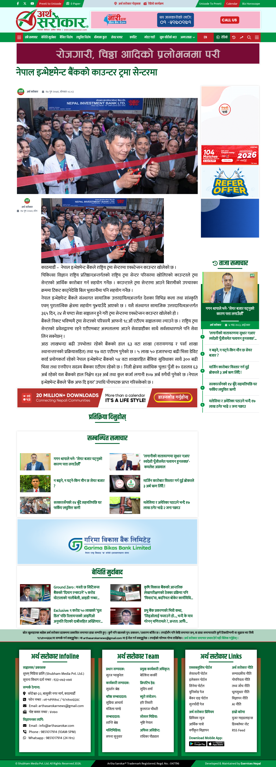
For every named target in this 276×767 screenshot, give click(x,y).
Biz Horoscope (251, 3)
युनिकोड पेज (196, 692)
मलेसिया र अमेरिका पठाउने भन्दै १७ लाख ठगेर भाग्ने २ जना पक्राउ (166, 505)
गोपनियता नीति (241, 680)
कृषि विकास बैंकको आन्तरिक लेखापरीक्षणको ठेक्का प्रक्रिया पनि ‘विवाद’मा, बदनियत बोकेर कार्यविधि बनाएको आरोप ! (167, 593)
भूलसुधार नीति (240, 692)
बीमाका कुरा (100, 37)
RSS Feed (238, 730)
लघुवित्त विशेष (83, 37)
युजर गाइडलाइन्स (242, 718)
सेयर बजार (117, 37)
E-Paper (75, 3)
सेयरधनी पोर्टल (198, 674)
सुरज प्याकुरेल (114, 675)
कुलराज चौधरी (149, 709)
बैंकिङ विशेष (66, 37)
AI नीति (236, 704)
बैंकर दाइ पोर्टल (198, 698)
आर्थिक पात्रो (196, 724)
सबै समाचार (31, 37)
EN (205, 37)
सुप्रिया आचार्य (114, 703)
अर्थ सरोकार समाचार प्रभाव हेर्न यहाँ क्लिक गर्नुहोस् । (211, 638)
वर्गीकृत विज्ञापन (199, 730)
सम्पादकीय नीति (241, 674)
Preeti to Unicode (50, 3)
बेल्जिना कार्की (148, 675)
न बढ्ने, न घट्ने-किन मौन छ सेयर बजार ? (79, 483)
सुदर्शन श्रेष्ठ (112, 689)
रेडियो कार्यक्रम (156, 3)
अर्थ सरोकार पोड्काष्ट (130, 3)
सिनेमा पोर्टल (196, 686)
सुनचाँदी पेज (196, 704)
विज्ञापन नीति (240, 698)
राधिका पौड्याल (149, 736)
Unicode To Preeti (210, 3)
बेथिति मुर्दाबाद (48, 37)
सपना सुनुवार (114, 736)
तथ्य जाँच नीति (241, 686)
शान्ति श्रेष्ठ (112, 723)
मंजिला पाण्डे (113, 709)
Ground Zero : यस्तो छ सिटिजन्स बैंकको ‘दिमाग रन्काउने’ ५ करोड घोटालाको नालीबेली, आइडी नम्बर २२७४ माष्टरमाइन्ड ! (77, 593)
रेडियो (224, 37)
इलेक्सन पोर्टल (198, 680)
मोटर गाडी (149, 37)
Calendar (232, 3)
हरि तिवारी (146, 703)
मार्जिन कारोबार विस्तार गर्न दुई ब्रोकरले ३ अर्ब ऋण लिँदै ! (168, 483)
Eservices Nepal (251, 763)
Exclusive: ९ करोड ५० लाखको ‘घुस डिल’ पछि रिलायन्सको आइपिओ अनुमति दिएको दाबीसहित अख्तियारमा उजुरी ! (78, 616)
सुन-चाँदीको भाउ (168, 37)
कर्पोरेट (133, 37)
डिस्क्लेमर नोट (240, 724)
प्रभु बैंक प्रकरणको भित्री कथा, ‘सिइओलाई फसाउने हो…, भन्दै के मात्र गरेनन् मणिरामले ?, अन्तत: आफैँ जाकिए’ (168, 616)
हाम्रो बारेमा (238, 712)
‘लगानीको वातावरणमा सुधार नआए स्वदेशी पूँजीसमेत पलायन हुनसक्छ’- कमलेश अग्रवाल (166, 462)
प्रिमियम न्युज (196, 718)
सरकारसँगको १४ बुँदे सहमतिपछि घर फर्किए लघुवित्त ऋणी (78, 505)
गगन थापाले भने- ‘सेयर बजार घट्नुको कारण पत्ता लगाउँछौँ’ (78, 461)
